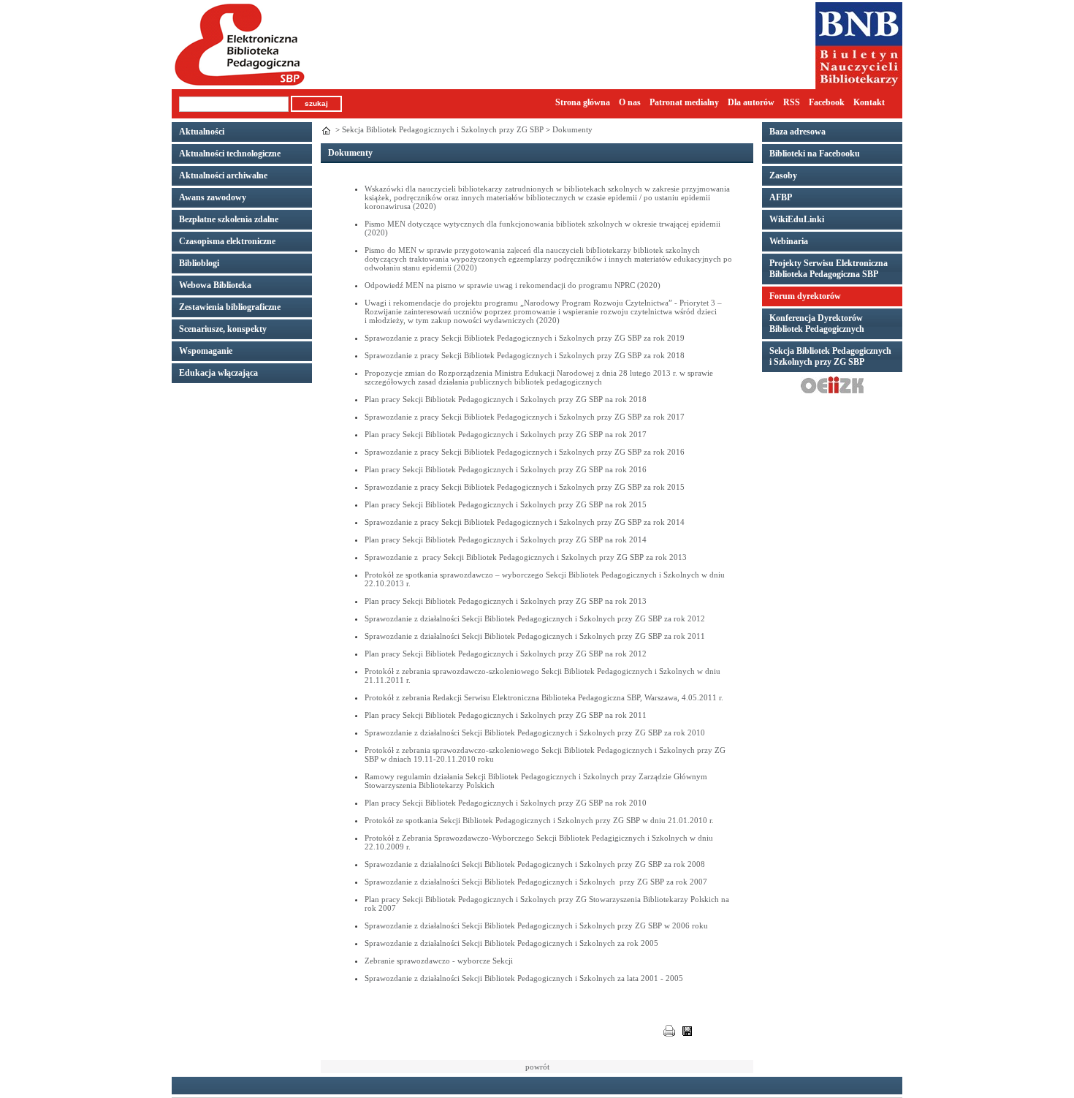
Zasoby (783, 175)
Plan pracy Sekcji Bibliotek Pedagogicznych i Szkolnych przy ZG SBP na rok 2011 (506, 715)
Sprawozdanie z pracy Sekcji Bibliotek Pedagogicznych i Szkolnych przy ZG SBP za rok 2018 (525, 355)
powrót (537, 1066)
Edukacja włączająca (218, 373)
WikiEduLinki (796, 219)
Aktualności (201, 131)
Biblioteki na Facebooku (814, 153)
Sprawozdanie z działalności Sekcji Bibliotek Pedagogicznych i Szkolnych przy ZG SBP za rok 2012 (535, 618)
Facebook (827, 102)
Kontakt (869, 102)
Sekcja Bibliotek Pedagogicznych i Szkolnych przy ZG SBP (443, 129)
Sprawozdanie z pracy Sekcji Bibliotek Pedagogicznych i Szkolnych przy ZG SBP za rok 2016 (525, 451)
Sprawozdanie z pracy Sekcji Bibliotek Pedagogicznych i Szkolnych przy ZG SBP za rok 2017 (525, 416)
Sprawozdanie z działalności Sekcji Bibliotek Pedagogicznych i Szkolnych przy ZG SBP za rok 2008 (535, 864)
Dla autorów (751, 102)
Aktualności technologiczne (230, 153)
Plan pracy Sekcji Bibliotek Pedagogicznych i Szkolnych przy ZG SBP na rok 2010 (506, 802)
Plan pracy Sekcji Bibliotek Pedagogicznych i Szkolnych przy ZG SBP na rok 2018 (506, 399)
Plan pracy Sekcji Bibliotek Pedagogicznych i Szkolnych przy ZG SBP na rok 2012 (506, 653)
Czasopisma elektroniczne (227, 241)
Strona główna (582, 102)
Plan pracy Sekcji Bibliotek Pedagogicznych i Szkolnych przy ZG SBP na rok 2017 (506, 434)
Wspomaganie (205, 351)
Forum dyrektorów (805, 296)
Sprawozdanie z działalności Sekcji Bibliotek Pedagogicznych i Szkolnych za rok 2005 (511, 943)
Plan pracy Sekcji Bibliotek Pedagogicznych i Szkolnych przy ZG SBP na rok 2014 (506, 539)
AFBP (780, 197)
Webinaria (788, 241)
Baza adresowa (797, 131)
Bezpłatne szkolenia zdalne (228, 219)
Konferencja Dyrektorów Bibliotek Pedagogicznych (816, 323)
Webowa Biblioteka (215, 285)
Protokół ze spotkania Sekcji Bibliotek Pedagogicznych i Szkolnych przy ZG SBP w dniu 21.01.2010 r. (539, 820)
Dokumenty (572, 129)
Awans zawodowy (212, 197)
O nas (630, 102)
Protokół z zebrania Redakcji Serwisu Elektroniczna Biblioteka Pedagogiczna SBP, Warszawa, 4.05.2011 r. (544, 697)
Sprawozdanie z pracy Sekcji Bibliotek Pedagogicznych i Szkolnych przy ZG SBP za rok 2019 (525, 337)
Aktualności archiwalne (223, 175)
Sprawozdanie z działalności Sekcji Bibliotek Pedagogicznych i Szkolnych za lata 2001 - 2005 (524, 978)
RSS (791, 102)
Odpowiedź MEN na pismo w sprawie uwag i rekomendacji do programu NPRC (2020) (512, 285)
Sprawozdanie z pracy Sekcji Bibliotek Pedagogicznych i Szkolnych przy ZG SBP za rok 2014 (525, 522)
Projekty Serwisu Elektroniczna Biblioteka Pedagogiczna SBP (828, 268)
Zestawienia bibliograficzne (230, 307)
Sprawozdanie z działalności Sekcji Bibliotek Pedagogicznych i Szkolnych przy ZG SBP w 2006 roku (536, 925)
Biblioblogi (199, 263)
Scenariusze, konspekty (223, 329)
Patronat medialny (684, 102)
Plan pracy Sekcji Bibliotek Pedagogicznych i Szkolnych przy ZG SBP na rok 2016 (506, 469)
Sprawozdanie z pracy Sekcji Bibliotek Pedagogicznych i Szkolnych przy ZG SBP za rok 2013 (526, 557)
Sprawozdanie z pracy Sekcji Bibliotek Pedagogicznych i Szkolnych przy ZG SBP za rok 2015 (525, 486)
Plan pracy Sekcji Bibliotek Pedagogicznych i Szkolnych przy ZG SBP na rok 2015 (506, 504)
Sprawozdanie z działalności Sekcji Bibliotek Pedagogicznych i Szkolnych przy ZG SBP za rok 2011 (535, 636)
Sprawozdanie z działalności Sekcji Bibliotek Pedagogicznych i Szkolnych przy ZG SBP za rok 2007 (536, 881)
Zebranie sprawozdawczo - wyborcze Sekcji (439, 960)
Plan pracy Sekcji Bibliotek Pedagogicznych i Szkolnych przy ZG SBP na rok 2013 (506, 601)
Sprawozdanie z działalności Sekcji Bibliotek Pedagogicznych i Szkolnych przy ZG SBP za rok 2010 (535, 732)
